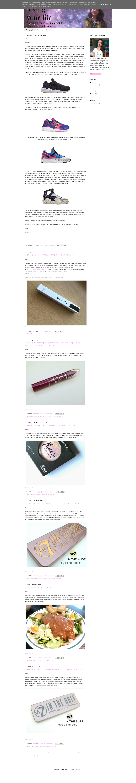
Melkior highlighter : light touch (50, 426)
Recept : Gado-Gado (40, 588)
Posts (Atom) (37, 756)
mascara (37, 334)
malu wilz (32, 334)
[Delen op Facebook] (63, 245)
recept (52, 660)
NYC (52, 416)
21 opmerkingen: (49, 413)
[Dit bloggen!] (60, 245)
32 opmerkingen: (48, 575)
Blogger (79, 769)
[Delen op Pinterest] (65, 245)
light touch (38, 494)
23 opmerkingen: (49, 492)
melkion (43, 494)
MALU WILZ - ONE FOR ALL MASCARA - (50, 255)
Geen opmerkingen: (50, 245)
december (96, 85)
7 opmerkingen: (48, 331)
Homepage (51, 752)
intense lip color (47, 416)
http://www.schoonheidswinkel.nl (36, 269)
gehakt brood (77, 595)
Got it (112, 4)
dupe (32, 578)
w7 (64, 578)
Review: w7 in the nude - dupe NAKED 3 (54, 504)
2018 (93, 82)
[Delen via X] (61, 245)
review (55, 416)
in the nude (37, 578)
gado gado (32, 660)
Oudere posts (81, 752)
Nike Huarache (36, 39)
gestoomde (38, 660)
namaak (46, 578)
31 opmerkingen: (48, 743)
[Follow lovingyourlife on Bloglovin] (95, 75)
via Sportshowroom (41, 74)
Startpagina (30, 30)
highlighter (32, 494)
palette (52, 578)
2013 (93, 96)
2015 (93, 91)
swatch (60, 416)
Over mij (40, 30)
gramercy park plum (37, 416)
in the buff (35, 746)
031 (31, 416)
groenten (48, 660)
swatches (52, 494)
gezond (43, 660)
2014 (93, 93)
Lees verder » (29, 326)
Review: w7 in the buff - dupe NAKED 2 (53, 670)
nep (49, 578)
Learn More (104, 4)
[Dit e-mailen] (58, 245)
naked (41, 578)
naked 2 (40, 746)
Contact (49, 30)
